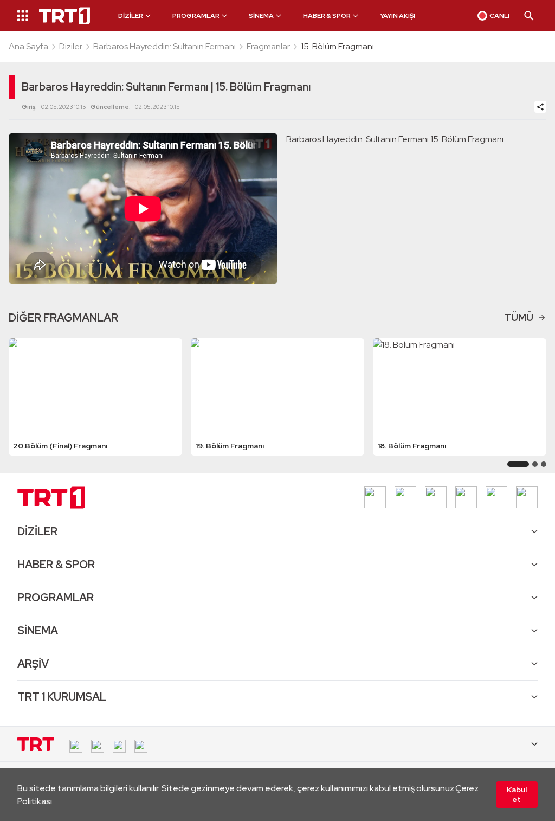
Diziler (70, 46)
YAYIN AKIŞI (397, 15)
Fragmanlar (268, 46)
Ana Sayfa (28, 46)
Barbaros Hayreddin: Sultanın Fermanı (164, 46)
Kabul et (517, 794)
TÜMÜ (518, 317)
